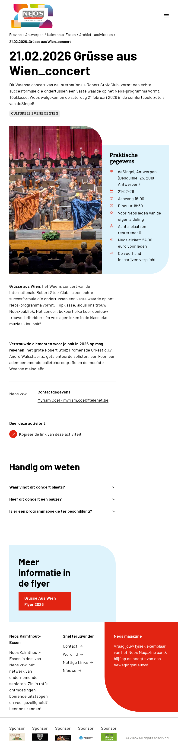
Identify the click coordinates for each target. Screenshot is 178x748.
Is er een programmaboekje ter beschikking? (50, 511)
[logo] (32, 16)
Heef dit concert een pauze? (35, 499)
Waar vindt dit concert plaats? (37, 486)
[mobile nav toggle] (164, 16)
